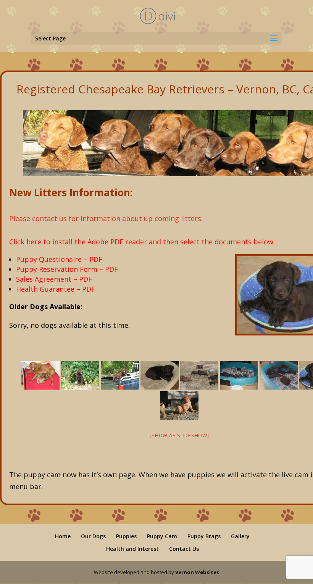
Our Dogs (93, 536)
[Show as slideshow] (179, 435)
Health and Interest (132, 548)
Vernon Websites (197, 572)
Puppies (126, 536)
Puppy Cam (162, 536)
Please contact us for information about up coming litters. (106, 218)
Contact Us (184, 548)
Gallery (240, 536)
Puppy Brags (204, 536)
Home (63, 536)
